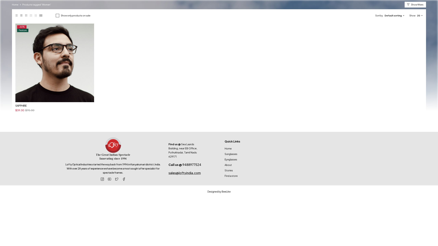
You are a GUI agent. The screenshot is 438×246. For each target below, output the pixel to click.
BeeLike (226, 191)
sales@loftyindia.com (185, 173)
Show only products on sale (75, 15)
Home (15, 4)
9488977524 (185, 165)
